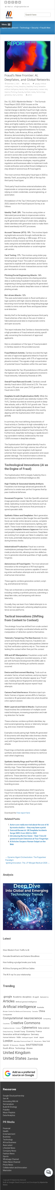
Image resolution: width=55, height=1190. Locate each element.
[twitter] (9, 3)
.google (37, 84)
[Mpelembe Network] (7, 14)
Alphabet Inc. (44, 997)
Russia (22, 1045)
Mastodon (7, 1170)
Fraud (35, 86)
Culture (18, 1028)
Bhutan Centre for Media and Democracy (17, 1011)
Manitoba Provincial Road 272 (23, 1041)
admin (30, 95)
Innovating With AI (10, 1101)
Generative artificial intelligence (16, 1034)
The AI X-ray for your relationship (17, 975)
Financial (6, 1128)
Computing (47, 1019)
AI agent (36, 997)
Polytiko (6, 1110)
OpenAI (7, 92)
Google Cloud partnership (13, 1096)
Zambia (20, 95)
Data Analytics (9, 1115)
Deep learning (8, 1031)
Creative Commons (25, 1023)
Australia (40, 1007)
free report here (23, 813)
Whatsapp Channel (11, 1159)
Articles (9, 1001)
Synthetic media (29, 92)
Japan (41, 1037)
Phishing (14, 92)
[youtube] (19, 3)
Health (5, 1131)
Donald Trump (19, 1031)
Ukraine (29, 1048)
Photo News (8, 1165)
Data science (43, 1028)
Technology (20, 1048)
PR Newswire (14, 1045)
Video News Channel (11, 1162)
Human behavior (9, 1037)
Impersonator (33, 89)
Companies (7, 1015)
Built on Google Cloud (11, 1182)
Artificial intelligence (19, 1006)
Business (7, 1137)
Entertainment (9, 1134)
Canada (35, 1011)
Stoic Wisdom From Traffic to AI (16, 950)
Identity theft (23, 89)
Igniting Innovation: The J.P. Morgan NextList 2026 (28, 863)
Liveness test (43, 89)
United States (14, 1058)
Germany (35, 1034)
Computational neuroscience (22, 1018)
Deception (22, 86)
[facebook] (5, 3)
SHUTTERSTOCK (34, 1045)
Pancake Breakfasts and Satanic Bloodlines (21, 956)
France (39, 1031)
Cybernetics (29, 1027)
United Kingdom (16, 1052)
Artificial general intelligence (26, 1002)
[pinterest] (12, 3)
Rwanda (20, 92)
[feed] (16, 3)
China (42, 1011)
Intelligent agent (27, 1037)
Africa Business (9, 1142)
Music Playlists (9, 1112)
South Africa (8, 1048)
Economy (30, 1031)
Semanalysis (8, 1104)
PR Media (9, 1122)
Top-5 (14, 95)
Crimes (15, 86)
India (19, 1037)
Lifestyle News (9, 1148)
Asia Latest (7, 1145)
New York (46, 1041)
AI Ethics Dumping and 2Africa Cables (19, 968)
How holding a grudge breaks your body (19, 962)
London (8, 1041)
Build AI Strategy (10, 1107)
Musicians (38, 1041)
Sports (6, 1156)
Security (27, 84)
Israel (36, 1037)
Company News (9, 1151)
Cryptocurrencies (9, 1028)
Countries (6, 1023)
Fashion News (9, 1154)
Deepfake (29, 86)
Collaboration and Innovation (15, 1168)
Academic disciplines (22, 997)
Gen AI (5, 1098)
